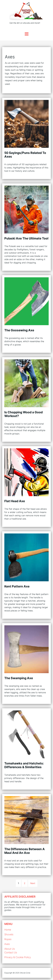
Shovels (8, 934)
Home (7, 929)
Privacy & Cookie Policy (17, 957)
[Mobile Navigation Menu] (27, 34)
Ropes (7, 939)
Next (32, 883)
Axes (7, 944)
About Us (9, 948)
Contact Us (10, 952)
